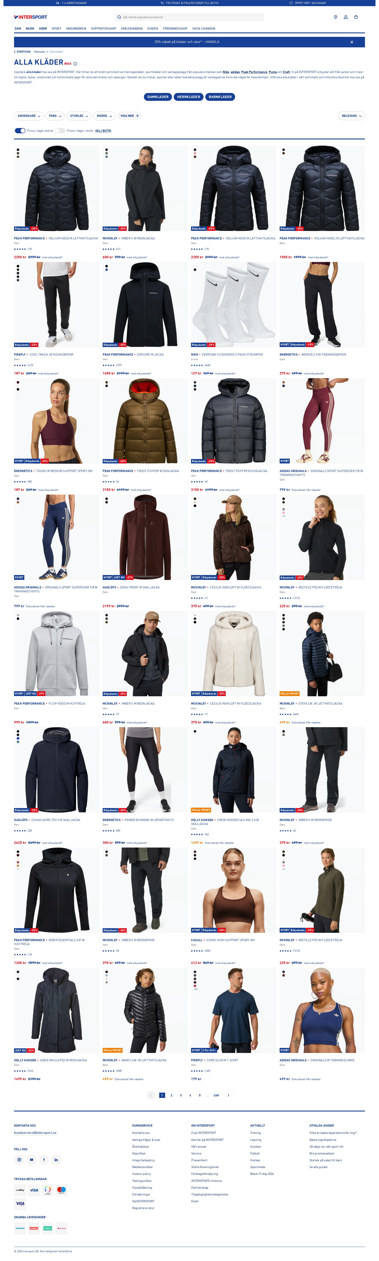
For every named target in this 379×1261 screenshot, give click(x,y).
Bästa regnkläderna (322, 1140)
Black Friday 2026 (262, 1174)
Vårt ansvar (199, 1146)
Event (195, 1201)
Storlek (76, 116)
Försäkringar (141, 1194)
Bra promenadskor (322, 1153)
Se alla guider (318, 1167)
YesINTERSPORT (143, 1201)
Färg (53, 116)
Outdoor (255, 1146)
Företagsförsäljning (204, 1174)
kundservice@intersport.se (35, 1133)
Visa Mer (127, 116)
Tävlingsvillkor (142, 1181)
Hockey (255, 1160)
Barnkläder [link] (220, 97)
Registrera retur (143, 1208)
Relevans (349, 116)
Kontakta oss (141, 1133)
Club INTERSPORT (203, 1133)
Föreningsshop (175, 28)
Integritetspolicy (143, 1160)
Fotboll (255, 1153)
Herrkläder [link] (188, 97)
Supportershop (103, 28)
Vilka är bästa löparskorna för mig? (333, 1133)
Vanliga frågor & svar (146, 1140)
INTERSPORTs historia (206, 1181)
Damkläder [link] (157, 97)
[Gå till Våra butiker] (335, 17)
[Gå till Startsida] (31, 17)
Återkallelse (140, 1146)
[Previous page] (151, 1095)
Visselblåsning (142, 1187)
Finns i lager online (40, 130)
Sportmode (257, 1167)
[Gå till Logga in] (346, 17)
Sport (56, 28)
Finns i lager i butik (80, 130)
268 (216, 1095)
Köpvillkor (139, 1153)
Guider (152, 28)
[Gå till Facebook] (45, 1159)
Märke (102, 116)
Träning (255, 1133)
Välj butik (103, 130)
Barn (30, 28)
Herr (43, 28)
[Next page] (228, 1095)
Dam (18, 28)
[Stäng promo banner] (351, 42)
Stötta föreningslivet (205, 1167)
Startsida (24, 51)
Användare (27, 116)
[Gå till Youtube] (32, 1159)
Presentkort (199, 1160)
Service (196, 1153)
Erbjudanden (132, 28)
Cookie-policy (141, 1174)
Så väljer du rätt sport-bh (326, 1146)
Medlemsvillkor (142, 1167)
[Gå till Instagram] (20, 1159)
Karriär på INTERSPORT (207, 1140)
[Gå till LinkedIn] (57, 1159)
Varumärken (76, 28)
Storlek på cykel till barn (325, 1160)
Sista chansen (203, 28)
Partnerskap (199, 1187)
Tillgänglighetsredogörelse (209, 1194)
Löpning (255, 1140)
